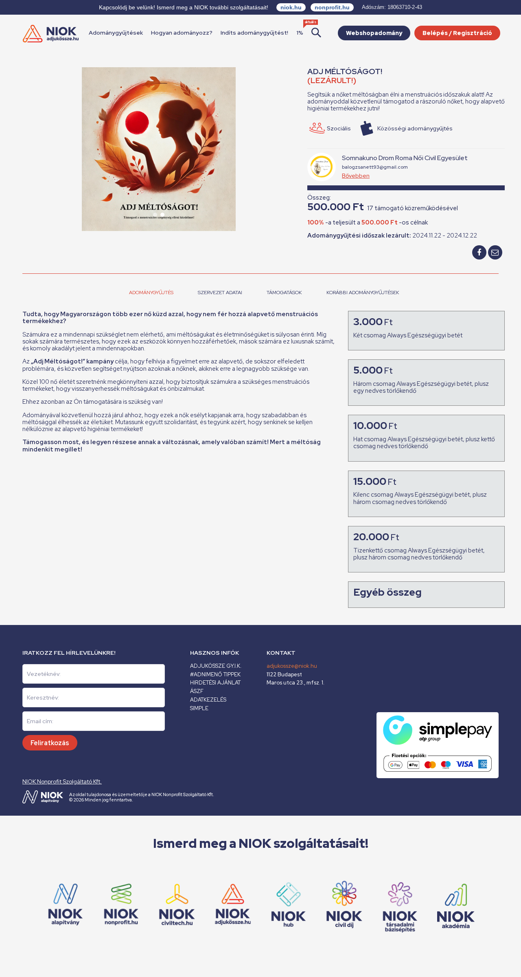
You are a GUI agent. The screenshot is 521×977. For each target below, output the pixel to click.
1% (299, 32)
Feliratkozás (50, 743)
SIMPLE (199, 708)
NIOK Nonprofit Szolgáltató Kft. (62, 781)
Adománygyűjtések (116, 32)
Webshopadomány (374, 33)
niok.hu (291, 7)
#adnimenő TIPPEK (215, 674)
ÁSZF (197, 691)
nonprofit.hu (332, 7)
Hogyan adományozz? (181, 32)
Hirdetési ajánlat (215, 682)
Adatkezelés (208, 699)
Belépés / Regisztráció (457, 33)
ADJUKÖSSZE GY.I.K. (215, 665)
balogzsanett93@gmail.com (375, 167)
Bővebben (356, 175)
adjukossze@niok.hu (292, 665)
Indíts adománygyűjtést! (254, 32)
